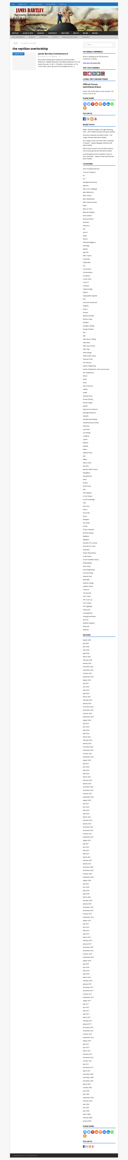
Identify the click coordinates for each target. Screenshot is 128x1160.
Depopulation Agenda (90, 296)
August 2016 (87, 1041)
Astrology (86, 246)
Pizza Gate (86, 513)
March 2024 (87, 737)
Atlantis (85, 249)
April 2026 (86, 653)
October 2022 (87, 794)
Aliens (85, 205)
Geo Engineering (88, 372)
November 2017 (88, 991)
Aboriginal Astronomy (90, 182)
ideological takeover (89, 413)
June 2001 (86, 1107)
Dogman (86, 306)
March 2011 (87, 1071)
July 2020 (86, 884)
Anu (84, 229)
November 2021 (88, 830)
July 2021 (86, 844)
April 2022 (86, 814)
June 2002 (86, 1104)
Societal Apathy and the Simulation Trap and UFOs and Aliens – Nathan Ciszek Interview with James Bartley (98, 156)
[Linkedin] (108, 104)
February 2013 (87, 1054)
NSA (84, 489)
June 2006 (86, 1091)
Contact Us (62, 4)
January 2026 (87, 663)
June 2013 (86, 1047)
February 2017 (87, 1021)
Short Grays (86, 566)
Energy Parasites (88, 329)
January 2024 (87, 743)
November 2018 (88, 951)
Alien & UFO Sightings (90, 189)
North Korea (87, 486)
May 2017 (86, 1011)
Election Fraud (87, 319)
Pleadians (86, 519)
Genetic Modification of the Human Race (96, 369)
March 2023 (87, 777)
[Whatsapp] (112, 104)
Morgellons (86, 473)
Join (13, 4)
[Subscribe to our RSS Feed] (92, 119)
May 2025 (86, 690)
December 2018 (88, 947)
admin (56, 56)
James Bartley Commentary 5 (53, 53)
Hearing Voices (87, 396)
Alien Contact (87, 195)
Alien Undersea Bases (90, 202)
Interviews (32, 37)
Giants (85, 379)
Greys (85, 382)
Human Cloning (88, 399)
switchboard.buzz (92, 87)
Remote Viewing (88, 533)
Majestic (85, 443)
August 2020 (87, 880)
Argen (85, 236)
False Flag (86, 349)
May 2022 (86, 810)
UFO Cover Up (87, 600)
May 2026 (86, 650)
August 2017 (87, 1001)
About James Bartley (18, 37)
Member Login (22, 4)
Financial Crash (88, 359)
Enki (84, 332)
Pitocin (85, 509)
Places (85, 516)
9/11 (84, 179)
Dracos (85, 309)
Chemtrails (86, 259)
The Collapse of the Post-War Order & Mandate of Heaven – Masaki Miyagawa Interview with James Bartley (98, 143)
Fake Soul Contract (89, 346)
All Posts (55, 37)
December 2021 (88, 827)
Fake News (86, 342)
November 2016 (88, 1031)
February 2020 (87, 900)
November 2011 (88, 1067)
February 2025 (87, 700)
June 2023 (86, 767)
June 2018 (86, 967)
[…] (74, 66)
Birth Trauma (87, 256)
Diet (84, 299)
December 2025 (88, 667)
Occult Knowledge (89, 499)
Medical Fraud (87, 453)
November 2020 (88, 870)
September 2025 (88, 677)
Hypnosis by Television (90, 409)
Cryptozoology (87, 289)
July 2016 (86, 1044)
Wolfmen (86, 630)
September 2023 (88, 757)
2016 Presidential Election (91, 169)
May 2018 (86, 971)
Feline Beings (87, 352)
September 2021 (88, 837)
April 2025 (86, 693)
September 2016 (88, 1037)
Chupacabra (87, 262)
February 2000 (87, 1117)
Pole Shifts (86, 523)
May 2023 (86, 770)
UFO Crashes (87, 603)
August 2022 (87, 800)
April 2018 (86, 974)
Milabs (85, 33)
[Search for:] (99, 45)
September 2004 (88, 1097)
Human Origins (87, 403)
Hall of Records (88, 386)
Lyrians (85, 439)
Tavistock (86, 590)
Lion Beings (86, 433)
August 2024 (87, 720)
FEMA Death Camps (89, 356)
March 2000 (87, 1114)
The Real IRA (87, 593)
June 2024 (86, 727)
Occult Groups (87, 496)
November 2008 (88, 1077)
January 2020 (87, 904)
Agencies (40, 33)
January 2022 (87, 824)
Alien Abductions (88, 192)
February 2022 (87, 820)
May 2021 (86, 850)
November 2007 (88, 1081)
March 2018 (87, 977)
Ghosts (85, 376)
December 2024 (88, 707)
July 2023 (86, 763)
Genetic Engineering (89, 366)
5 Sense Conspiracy (89, 172)
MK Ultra (86, 466)
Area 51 (85, 232)
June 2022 (86, 807)
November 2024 (88, 710)
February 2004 (87, 1101)
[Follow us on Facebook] (84, 119)
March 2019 (87, 937)
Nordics (85, 483)
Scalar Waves (87, 556)
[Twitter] (88, 104)
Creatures (65, 33)
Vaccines (85, 620)
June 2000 (86, 1111)
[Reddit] (96, 104)
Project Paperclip (88, 529)
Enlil (84, 336)
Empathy (86, 322)
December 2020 (88, 867)
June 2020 (86, 887)
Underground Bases (89, 616)
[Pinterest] (92, 104)
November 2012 (88, 1057)
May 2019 (86, 930)
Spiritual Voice (87, 576)
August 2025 (87, 680)
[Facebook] (85, 104)
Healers (85, 389)
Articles (15, 33)
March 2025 (87, 697)
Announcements (88, 219)
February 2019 (87, 940)
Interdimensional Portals (91, 423)
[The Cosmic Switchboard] (64, 30)
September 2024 (88, 717)
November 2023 (88, 750)
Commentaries (43, 37)
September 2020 (88, 877)
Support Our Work (36, 4)
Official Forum (50, 4)
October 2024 (87, 713)
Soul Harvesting (88, 573)
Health (76, 33)
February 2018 (87, 981)
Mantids (85, 446)
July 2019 (86, 924)
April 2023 (86, 774)
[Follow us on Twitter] (88, 119)
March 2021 (87, 857)
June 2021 (86, 847)
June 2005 (86, 1094)
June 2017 (86, 1007)
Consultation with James (70, 37)
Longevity (86, 436)
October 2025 (87, 673)
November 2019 (88, 910)
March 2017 (87, 1017)
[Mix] (100, 104)
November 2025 (88, 670)
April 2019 (86, 934)
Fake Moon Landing (89, 339)
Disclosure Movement (90, 302)
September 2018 (88, 957)
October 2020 (87, 874)
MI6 (84, 456)
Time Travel (87, 596)
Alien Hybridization (89, 199)
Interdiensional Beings (90, 419)
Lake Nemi (86, 429)
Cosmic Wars (87, 279)
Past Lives (86, 506)
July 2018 (86, 964)
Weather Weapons (89, 623)
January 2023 (87, 784)
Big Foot (85, 252)
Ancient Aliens (87, 216)
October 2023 (87, 753)
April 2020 (86, 894)
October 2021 (87, 834)
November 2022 (88, 790)
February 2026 (87, 660)
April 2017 (86, 1014)
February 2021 (87, 860)
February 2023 (87, 780)
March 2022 (87, 817)
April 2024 (86, 733)
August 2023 (87, 760)
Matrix (95, 33)
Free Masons (87, 362)
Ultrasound (86, 610)
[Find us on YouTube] (95, 119)
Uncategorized (87, 613)
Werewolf (86, 626)
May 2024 (86, 730)
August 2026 (87, 640)
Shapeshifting (87, 563)
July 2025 (86, 683)
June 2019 (86, 927)
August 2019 (87, 920)
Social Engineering (89, 570)
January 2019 (87, 944)
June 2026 (86, 647)
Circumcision (87, 269)
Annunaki (86, 222)
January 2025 (87, 703)
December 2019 (88, 907)
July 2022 (86, 804)
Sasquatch (86, 550)
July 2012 (86, 1064)
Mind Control (87, 463)
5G (84, 175)
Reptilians (86, 536)
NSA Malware (87, 493)
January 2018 (87, 984)
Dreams (85, 312)
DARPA (85, 292)
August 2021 (87, 840)
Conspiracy (52, 33)
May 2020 (86, 890)
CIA (84, 266)
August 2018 (87, 961)
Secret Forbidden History (91, 560)
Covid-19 (86, 282)
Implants (85, 416)
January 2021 (87, 864)
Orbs (84, 503)
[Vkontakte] (104, 104)
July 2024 (86, 723)
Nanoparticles (87, 476)
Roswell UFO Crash (89, 546)
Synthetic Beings (88, 583)
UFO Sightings (87, 606)
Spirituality (86, 580)
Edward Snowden (88, 316)
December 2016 (88, 1027)
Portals (85, 526)
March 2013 (87, 1051)
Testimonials (86, 37)
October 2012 (87, 1061)
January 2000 (87, 1121)
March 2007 (87, 1084)
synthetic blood (88, 586)
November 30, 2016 (45, 56)
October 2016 (87, 1034)
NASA (85, 479)
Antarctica (86, 226)
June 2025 (86, 687)
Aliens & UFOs (28, 33)
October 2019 (87, 914)
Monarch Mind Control (90, 469)
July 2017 (86, 1004)
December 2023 (88, 747)
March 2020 (87, 897)
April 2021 (86, 854)
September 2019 (88, 917)
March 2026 (87, 657)
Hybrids (85, 406)
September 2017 (88, 997)
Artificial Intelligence (89, 242)
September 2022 (88, 797)
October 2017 (87, 994)
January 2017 (87, 1024)
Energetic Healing (88, 326)
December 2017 (88, 987)
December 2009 (88, 1074)
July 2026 (86, 643)
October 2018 (87, 954)
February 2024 (87, 740)
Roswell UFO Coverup (90, 543)
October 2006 (87, 1087)
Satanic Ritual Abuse (89, 553)
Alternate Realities (89, 212)
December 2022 (88, 787)
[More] (85, 108)
